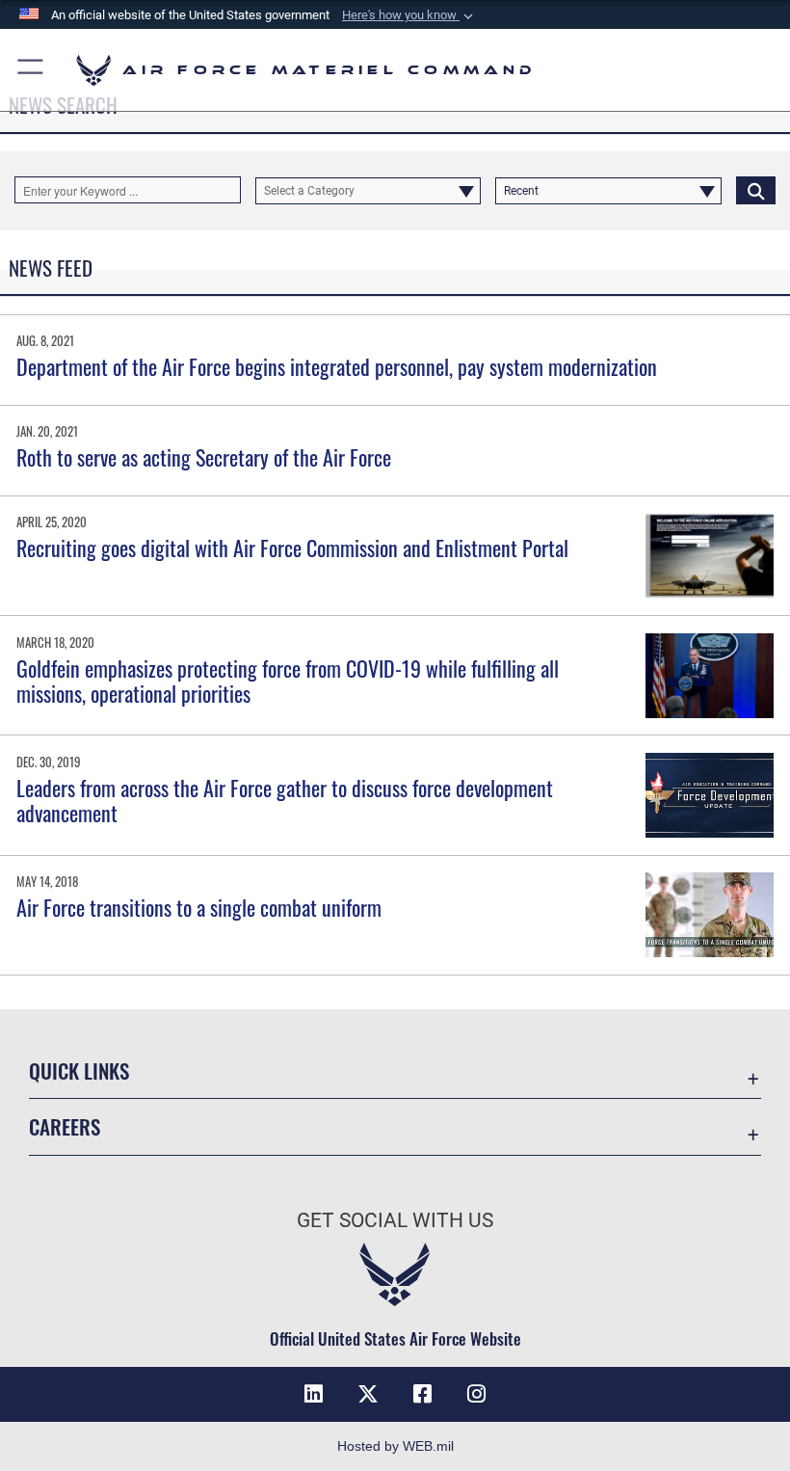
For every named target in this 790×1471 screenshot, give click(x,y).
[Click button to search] (756, 189)
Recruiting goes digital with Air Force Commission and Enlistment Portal (292, 547)
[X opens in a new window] (368, 1393)
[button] (409, 15)
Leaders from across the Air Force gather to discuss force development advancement (284, 800)
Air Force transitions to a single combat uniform (199, 907)
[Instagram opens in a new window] (475, 1393)
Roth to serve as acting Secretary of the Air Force (203, 456)
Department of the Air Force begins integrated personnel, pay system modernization (336, 366)
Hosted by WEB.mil (395, 1446)
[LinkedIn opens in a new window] (314, 1393)
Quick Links (79, 1070)
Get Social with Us (395, 1220)
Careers (64, 1126)
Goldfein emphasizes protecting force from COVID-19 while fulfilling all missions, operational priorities (287, 681)
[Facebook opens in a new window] (422, 1393)
